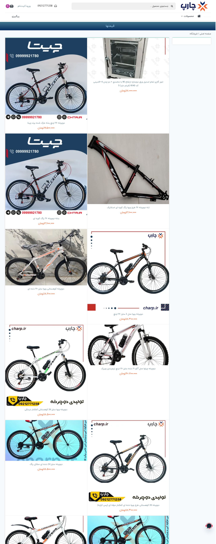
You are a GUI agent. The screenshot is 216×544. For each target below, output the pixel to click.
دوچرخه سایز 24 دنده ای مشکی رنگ (46, 464)
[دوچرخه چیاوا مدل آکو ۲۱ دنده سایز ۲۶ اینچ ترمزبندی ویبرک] (128, 345)
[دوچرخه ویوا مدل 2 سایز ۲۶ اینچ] (128, 270)
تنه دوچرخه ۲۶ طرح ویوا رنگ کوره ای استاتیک (128, 207)
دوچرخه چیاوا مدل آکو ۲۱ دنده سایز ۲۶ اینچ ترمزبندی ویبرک (128, 368)
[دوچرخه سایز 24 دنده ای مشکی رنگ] (46, 440)
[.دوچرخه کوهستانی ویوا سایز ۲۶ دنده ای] (46, 257)
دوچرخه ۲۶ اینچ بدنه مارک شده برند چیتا (46, 123)
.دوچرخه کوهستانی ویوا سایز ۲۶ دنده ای (46, 288)
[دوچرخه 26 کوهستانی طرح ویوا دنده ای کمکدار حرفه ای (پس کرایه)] (128, 461)
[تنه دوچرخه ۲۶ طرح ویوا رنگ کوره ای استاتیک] (128, 169)
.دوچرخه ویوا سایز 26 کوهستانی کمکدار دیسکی (46, 409)
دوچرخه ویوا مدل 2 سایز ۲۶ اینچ (128, 314)
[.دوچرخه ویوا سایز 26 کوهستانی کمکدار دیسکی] (46, 365)
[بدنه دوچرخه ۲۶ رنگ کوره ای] (46, 174)
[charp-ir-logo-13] (194, 2)
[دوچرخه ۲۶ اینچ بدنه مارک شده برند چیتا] (46, 79)
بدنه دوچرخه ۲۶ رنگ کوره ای (46, 218)
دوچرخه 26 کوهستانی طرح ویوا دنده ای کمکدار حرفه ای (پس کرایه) (128, 505)
